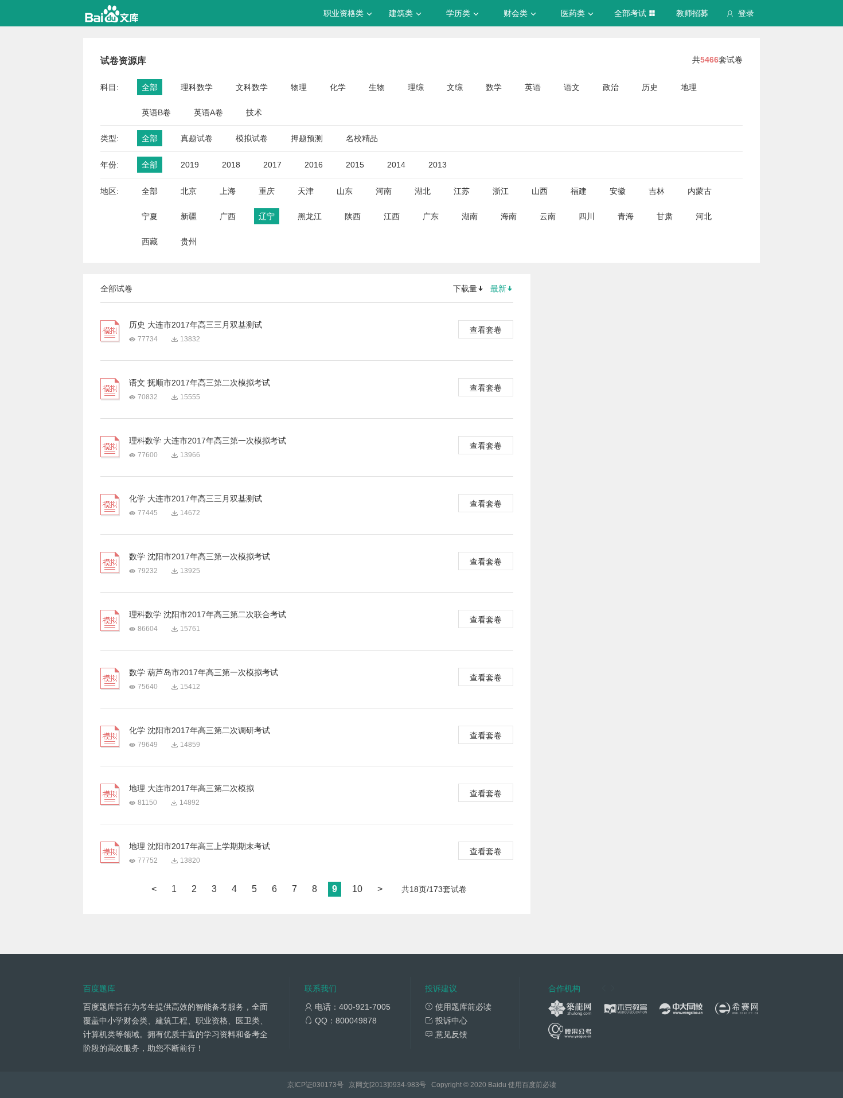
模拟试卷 (252, 138)
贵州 (189, 241)
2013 (437, 164)
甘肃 (665, 216)
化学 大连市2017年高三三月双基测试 (195, 498)
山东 (345, 191)
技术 (254, 112)
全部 (150, 87)
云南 (548, 216)
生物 (377, 87)
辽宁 (267, 216)
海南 (509, 216)
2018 (231, 164)
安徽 (618, 191)
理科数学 (197, 87)
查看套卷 (486, 329)
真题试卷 (197, 138)
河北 (704, 216)
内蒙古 (700, 191)
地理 (689, 87)
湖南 (470, 216)
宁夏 (150, 216)
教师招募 (692, 13)
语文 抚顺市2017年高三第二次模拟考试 (199, 382)
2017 (272, 164)
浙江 (501, 191)
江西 (392, 216)
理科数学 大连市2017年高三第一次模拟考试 (207, 440)
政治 (611, 87)
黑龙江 (310, 216)
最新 (498, 288)
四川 (587, 216)
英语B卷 (156, 112)
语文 (572, 87)
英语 (533, 87)
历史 (650, 87)
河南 (384, 191)
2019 (190, 164)
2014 (396, 164)
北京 (189, 191)
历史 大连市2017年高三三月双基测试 (195, 324)
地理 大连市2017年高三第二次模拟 (191, 788)
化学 (338, 87)
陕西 (353, 216)
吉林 (657, 191)
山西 (540, 191)
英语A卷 (208, 112)
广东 (431, 216)
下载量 (465, 288)
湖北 (423, 191)
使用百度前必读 (532, 1085)
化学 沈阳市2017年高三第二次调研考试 (199, 730)
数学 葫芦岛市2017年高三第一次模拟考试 (203, 672)
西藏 (150, 241)
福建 (579, 191)
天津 (306, 191)
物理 (299, 87)
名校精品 (362, 138)
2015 (355, 164)
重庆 (267, 191)
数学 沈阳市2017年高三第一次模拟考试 (199, 556)
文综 (455, 87)
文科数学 (252, 87)
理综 (416, 87)
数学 (494, 87)
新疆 (189, 216)
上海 (228, 191)
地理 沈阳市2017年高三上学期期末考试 (199, 846)
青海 (626, 216)
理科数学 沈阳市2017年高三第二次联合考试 (207, 614)
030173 (325, 1085)
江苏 (462, 191)
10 (357, 889)
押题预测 (307, 138)
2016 (314, 164)
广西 (228, 216)
